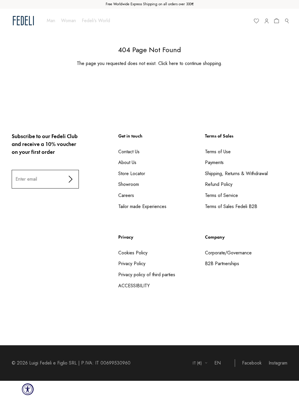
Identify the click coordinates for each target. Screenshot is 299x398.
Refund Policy (218, 184)
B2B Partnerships (222, 263)
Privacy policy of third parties (146, 274)
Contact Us (129, 151)
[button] (278, 22)
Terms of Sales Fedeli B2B (231, 206)
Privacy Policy (131, 263)
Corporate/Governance (228, 252)
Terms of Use (218, 151)
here (173, 63)
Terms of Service (221, 195)
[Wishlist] (256, 22)
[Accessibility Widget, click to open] (28, 389)
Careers (126, 195)
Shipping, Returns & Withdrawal (236, 173)
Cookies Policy (132, 252)
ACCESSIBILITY (134, 285)
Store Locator (131, 173)
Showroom (128, 184)
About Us (127, 162)
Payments (214, 162)
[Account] (266, 22)
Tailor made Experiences (142, 206)
